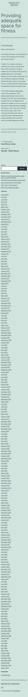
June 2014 (4, 199)
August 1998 (5, 668)
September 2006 (6, 429)
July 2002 (4, 552)
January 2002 (5, 567)
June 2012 (4, 259)
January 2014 (5, 212)
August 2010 (5, 313)
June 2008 (4, 377)
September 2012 (6, 251)
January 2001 (5, 596)
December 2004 (6, 480)
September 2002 (6, 547)
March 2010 (4, 325)
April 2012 (4, 264)
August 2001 (5, 579)
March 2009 (4, 355)
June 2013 (4, 229)
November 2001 (6, 572)
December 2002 (6, 540)
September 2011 (6, 281)
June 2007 (4, 406)
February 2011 (5, 298)
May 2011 (4, 291)
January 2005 (5, 478)
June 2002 (4, 554)
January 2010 (5, 330)
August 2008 (5, 372)
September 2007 (6, 399)
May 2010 (4, 320)
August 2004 (5, 490)
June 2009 (4, 347)
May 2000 (4, 616)
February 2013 (5, 239)
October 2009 (5, 337)
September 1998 (6, 665)
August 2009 (5, 342)
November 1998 (6, 660)
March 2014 (4, 207)
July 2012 (4, 256)
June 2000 (4, 614)
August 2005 (5, 461)
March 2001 (4, 591)
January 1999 (5, 655)
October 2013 (5, 219)
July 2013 (4, 227)
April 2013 (4, 234)
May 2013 (4, 232)
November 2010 (6, 305)
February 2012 (5, 268)
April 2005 (4, 471)
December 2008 (6, 362)
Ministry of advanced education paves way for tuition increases (12, 176)
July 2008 (4, 374)
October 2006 (5, 426)
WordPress (17, 691)
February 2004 (5, 505)
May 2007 (4, 409)
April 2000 (4, 618)
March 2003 (4, 532)
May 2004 (4, 498)
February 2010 (5, 328)
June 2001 (4, 584)
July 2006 (4, 434)
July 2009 (4, 345)
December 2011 (5, 273)
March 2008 (4, 384)
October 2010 (5, 308)
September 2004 (6, 488)
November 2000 (6, 601)
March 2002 (4, 562)
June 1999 (4, 643)
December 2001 (6, 569)
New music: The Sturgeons (9, 185)
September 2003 (6, 517)
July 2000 (4, 611)
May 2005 (4, 468)
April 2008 (4, 382)
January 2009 (5, 360)
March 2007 (4, 414)
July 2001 (4, 581)
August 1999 (5, 638)
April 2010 (4, 323)
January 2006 (5, 448)
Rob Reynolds (8, 45)
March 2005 (4, 473)
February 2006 (5, 446)
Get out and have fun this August (11, 182)
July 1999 (4, 641)
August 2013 (5, 224)
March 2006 (4, 443)
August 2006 (5, 431)
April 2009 (4, 352)
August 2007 (5, 401)
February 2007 (5, 416)
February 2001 (5, 594)
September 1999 (6, 636)
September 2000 (6, 606)
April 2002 (4, 559)
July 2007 (4, 404)
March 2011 (4, 296)
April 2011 (4, 293)
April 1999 (4, 648)
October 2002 (5, 544)
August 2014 (5, 195)
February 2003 (5, 535)
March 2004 (5, 503)
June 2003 (4, 525)
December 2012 (6, 244)
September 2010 (6, 310)
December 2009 (6, 333)
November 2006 (6, 424)
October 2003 (5, 515)
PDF (2, 687)
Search (3, 165)
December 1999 (6, 628)
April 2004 (4, 500)
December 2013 (6, 214)
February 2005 (5, 475)
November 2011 (6, 276)
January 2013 (5, 241)
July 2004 (4, 493)
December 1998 (6, 658)
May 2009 (4, 350)
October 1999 (5, 633)
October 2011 (5, 278)
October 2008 (5, 367)
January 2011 (5, 300)
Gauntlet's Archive (10, 684)
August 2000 (5, 609)
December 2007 (6, 392)
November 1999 (6, 631)
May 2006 (4, 438)
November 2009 (6, 335)
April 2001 (4, 589)
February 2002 (5, 564)
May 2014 (4, 202)
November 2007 (6, 394)
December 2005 (6, 451)
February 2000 (5, 623)
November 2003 (6, 512)
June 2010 (4, 318)
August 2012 (5, 254)
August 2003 (5, 520)
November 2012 (6, 246)
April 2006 (4, 441)
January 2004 (5, 508)
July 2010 (4, 315)
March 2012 (4, 266)
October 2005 (5, 456)
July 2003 (4, 522)
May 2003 (4, 527)
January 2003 (5, 537)
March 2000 (4, 621)
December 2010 (6, 303)
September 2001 (6, 577)
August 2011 (4, 283)
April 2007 (4, 411)
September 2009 (6, 340)
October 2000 (5, 604)
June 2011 (4, 288)
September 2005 (6, 458)
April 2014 (4, 204)
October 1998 (5, 663)
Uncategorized (5, 675)
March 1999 (4, 650)
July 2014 (4, 197)
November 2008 (6, 365)
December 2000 (6, 599)
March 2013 (4, 236)
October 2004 (5, 485)
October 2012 (5, 249)
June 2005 (4, 466)
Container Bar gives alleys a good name (13, 180)
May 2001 (4, 586)
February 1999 (5, 653)
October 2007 (5, 397)
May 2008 (4, 379)
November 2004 (6, 483)
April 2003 (4, 530)
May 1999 (4, 646)
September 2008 (6, 369)
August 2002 (5, 549)
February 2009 (5, 357)
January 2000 (5, 626)
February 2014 (5, 209)
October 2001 (5, 574)
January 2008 (5, 389)
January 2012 (5, 271)
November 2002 (6, 542)
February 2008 (5, 387)
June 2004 (4, 495)
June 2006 (4, 436)
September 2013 (6, 222)
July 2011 (4, 286)
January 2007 (5, 419)
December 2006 (6, 421)
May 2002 (4, 557)
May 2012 (4, 261)
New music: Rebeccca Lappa (10, 187)
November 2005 (6, 453)
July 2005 (4, 463)
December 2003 (6, 510)
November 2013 (6, 217)
